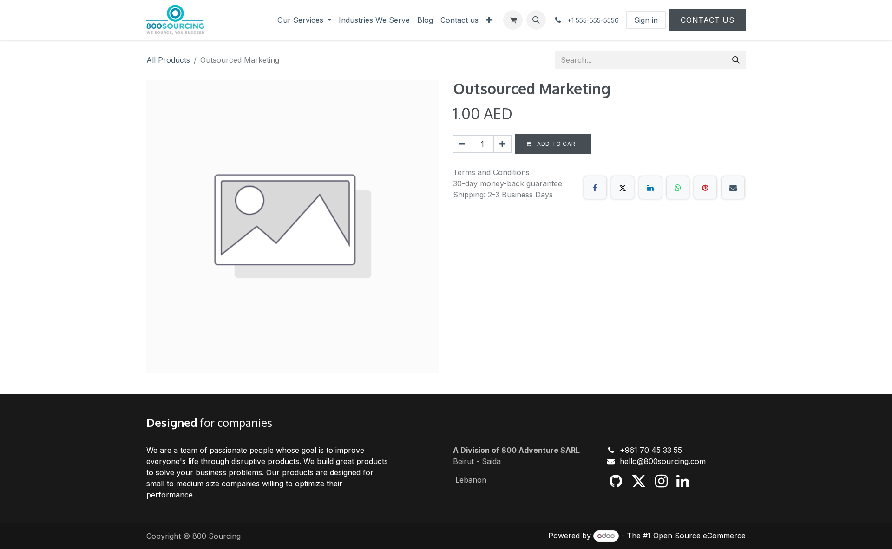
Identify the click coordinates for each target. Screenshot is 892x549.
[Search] (736, 60)
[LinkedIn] (650, 187)
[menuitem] (304, 20)
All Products (168, 60)
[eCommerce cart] (513, 20)
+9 (625, 450)
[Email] (733, 187)
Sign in (646, 20)
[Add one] (502, 144)
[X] (622, 187)
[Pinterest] (705, 187)
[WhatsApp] (678, 187)
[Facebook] (595, 187)
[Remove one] (462, 144)
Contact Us (708, 20)
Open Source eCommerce (699, 535)
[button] (536, 20)
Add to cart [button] (558, 143)
